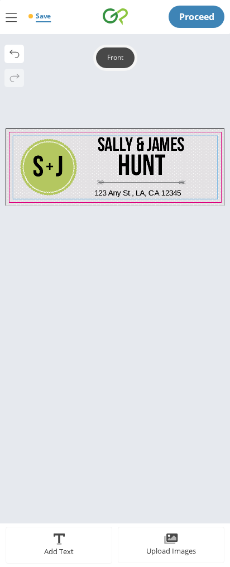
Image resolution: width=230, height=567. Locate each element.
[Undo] (14, 54)
